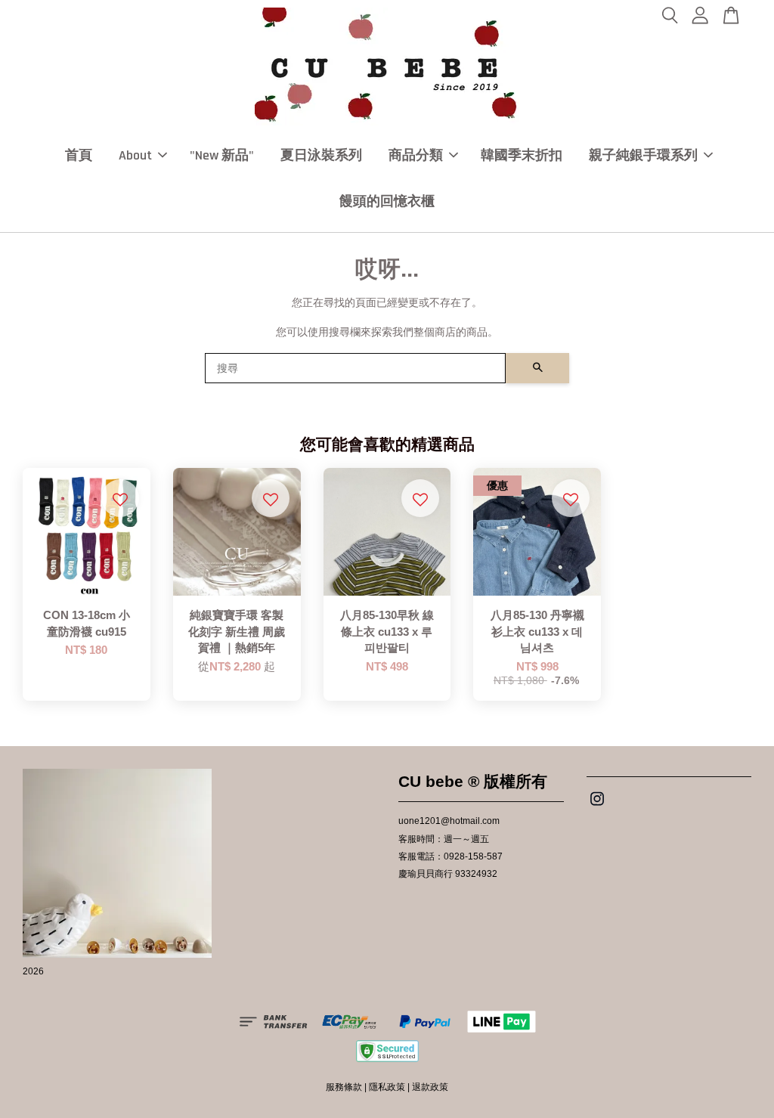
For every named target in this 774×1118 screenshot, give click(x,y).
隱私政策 (387, 1087)
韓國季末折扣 (521, 155)
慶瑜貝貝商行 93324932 (447, 874)
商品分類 (416, 155)
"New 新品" (222, 155)
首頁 (78, 155)
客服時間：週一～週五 (443, 839)
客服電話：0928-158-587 (450, 856)
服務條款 (344, 1087)
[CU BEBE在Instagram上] (597, 806)
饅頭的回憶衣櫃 (387, 201)
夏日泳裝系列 (321, 155)
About (135, 155)
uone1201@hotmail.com (449, 821)
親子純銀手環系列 (643, 155)
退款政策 (430, 1087)
